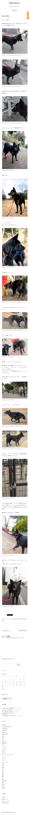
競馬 (3, 782)
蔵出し (3, 786)
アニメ (3, 745)
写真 (13, 618)
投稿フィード (5, 799)
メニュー (14, 10)
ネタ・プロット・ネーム (7, 754)
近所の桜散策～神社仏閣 (7, 711)
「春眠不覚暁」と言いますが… (9, 715)
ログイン (16, 637)
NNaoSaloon (14, 3)
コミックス (4, 749)
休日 (3, 765)
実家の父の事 (23, 630)
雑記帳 (16, 618)
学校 (3, 773)
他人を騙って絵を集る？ (7, 710)
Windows (4, 741)
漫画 (3, 778)
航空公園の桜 (5, 713)
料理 (3, 776)
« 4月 (3, 689)
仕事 (3, 763)
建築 (3, 775)
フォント (4, 758)
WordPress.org (5, 802)
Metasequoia (5, 734)
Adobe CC (4, 724)
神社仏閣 (4, 780)
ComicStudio (5, 728)
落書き (3, 784)
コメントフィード (6, 801)
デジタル (4, 752)
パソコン (4, 756)
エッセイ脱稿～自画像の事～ (8, 708)
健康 (3, 767)
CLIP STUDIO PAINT (6, 726)
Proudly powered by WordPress (8, 812)
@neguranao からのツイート (8, 658)
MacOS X (4, 732)
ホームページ (5, 762)
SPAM (3, 737)
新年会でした (6, 630)
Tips (3, 739)
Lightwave (4, 730)
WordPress (4, 743)
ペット (9, 618)
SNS (3, 736)
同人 (3, 771)
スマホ (3, 750)
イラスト (4, 747)
